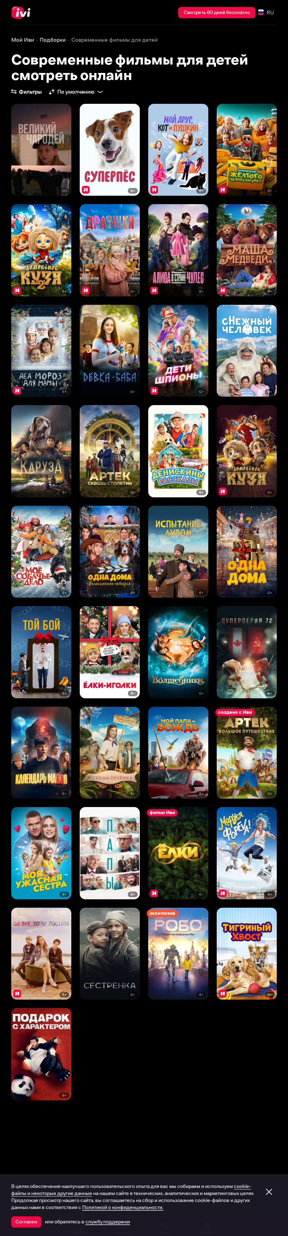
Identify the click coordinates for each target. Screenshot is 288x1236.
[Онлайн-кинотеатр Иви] (22, 12)
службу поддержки (107, 1221)
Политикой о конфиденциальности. (122, 1207)
